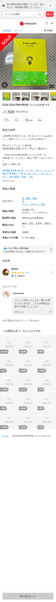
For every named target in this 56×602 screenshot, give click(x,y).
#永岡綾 (6, 170)
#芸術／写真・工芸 (23, 176)
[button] (46, 23)
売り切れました (28, 596)
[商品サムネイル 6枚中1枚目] (6, 96)
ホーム (5, 435)
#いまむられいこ (32, 173)
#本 (11, 176)
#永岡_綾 (15, 170)
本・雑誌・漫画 (29, 198)
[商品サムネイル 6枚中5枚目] (45, 96)
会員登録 (6, 30)
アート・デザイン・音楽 (33, 204)
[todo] (52, 23)
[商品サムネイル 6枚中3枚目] (26, 96)
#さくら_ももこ (44, 170)
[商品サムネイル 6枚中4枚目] (35, 96)
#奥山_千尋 (17, 173)
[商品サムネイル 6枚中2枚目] (16, 96)
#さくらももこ (28, 170)
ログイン (18, 30)
